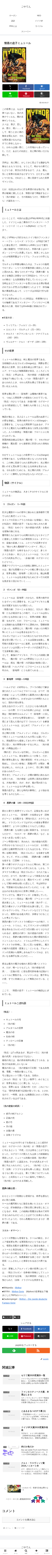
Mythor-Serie (18, 1291)
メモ (17, 1317)
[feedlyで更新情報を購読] (14, 1350)
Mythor (18, 1288)
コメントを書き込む (26, 1520)
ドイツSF (8, 1317)
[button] (42, 94)
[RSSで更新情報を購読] (38, 1350)
